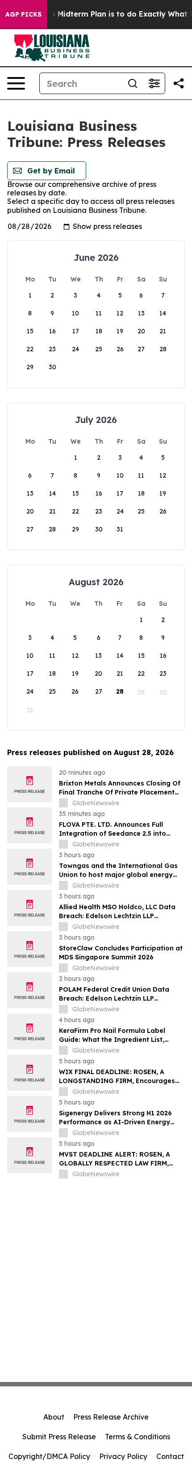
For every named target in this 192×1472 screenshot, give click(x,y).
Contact (170, 1456)
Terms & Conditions (137, 1436)
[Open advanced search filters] (154, 83)
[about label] (63, 803)
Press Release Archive (111, 1416)
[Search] (132, 83)
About (53, 1416)
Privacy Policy (123, 1456)
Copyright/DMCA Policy (49, 1456)
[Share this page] (178, 83)
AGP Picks (23, 14)
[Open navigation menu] (16, 83)
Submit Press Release (59, 1436)
